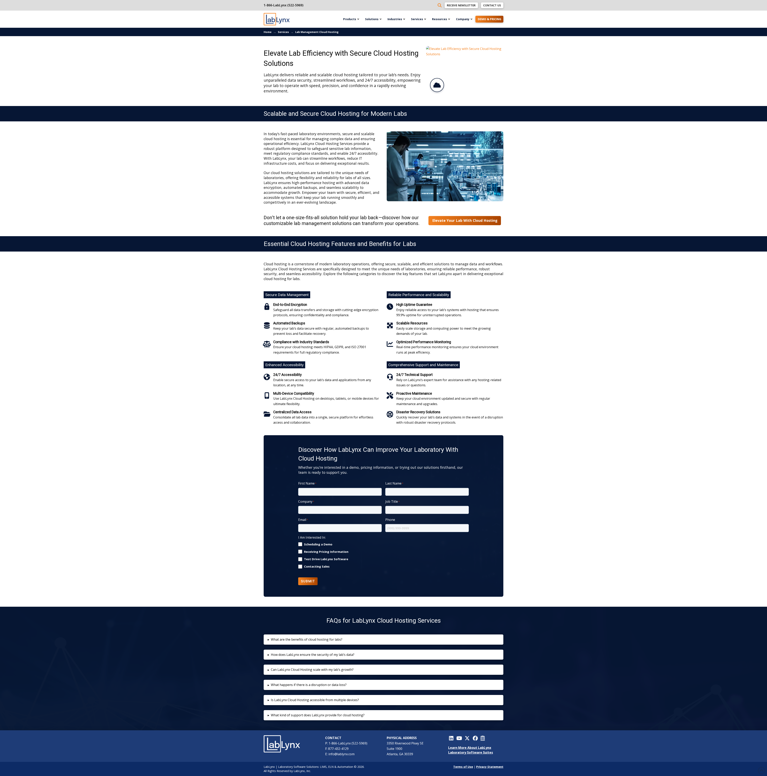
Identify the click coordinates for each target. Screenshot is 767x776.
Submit (308, 581)
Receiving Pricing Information (326, 551)
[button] (383, 639)
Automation (345, 767)
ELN (331, 767)
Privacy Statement (489, 767)
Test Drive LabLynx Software (326, 559)
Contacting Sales (317, 566)
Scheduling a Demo (318, 544)
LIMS (323, 767)
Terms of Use (463, 767)
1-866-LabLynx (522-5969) (283, 5)
